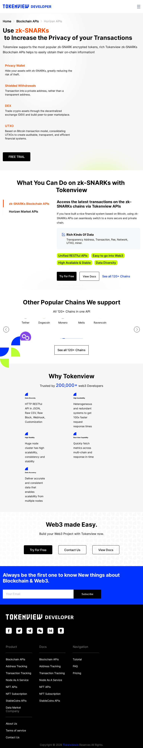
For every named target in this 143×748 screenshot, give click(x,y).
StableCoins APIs (16, 700)
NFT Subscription (16, 693)
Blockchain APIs (27, 21)
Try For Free (66, 276)
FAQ (75, 666)
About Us (11, 723)
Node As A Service (17, 680)
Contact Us (12, 737)
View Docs (89, 276)
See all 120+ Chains (116, 276)
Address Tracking (16, 666)
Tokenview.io (71, 744)
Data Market (13, 707)
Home (7, 21)
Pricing (77, 673)
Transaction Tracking (18, 673)
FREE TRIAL (17, 157)
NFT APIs (11, 686)
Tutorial (77, 659)
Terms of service (16, 730)
